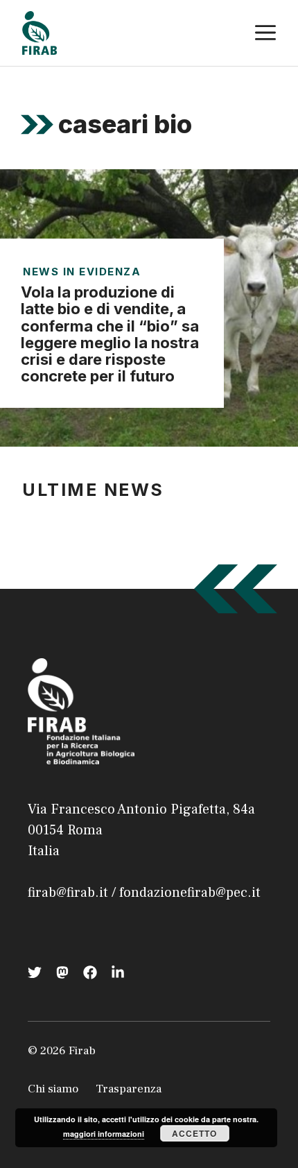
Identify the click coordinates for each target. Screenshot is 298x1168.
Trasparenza (128, 1089)
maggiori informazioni (103, 1133)
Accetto (194, 1133)
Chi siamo (53, 1089)
